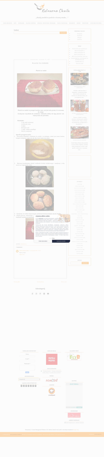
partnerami (41, 218)
